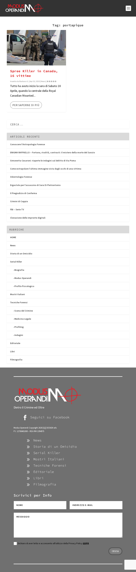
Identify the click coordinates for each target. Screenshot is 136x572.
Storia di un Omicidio (21, 253)
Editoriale (15, 343)
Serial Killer (16, 261)
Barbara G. (24, 81)
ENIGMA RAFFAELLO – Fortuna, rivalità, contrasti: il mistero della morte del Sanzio (52, 152)
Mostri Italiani (17, 294)
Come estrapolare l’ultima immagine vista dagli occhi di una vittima (45, 168)
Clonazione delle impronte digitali (27, 217)
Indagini (18, 335)
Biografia (19, 269)
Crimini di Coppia (19, 201)
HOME (13, 237)
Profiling (19, 326)
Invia (115, 551)
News (43, 81)
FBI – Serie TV (17, 209)
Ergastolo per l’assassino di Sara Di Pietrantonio (35, 185)
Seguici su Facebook (50, 417)
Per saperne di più (25, 105)
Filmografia (16, 359)
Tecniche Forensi (19, 302)
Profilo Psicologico (24, 286)
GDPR (86, 543)
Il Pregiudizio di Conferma (23, 193)
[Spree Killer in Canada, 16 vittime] (36, 47)
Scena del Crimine (23, 310)
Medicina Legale (22, 318)
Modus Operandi (22, 278)
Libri (12, 351)
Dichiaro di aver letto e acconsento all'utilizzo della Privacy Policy (53, 543)
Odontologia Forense (21, 176)
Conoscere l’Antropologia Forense (27, 144)
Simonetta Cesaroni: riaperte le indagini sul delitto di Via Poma (43, 160)
